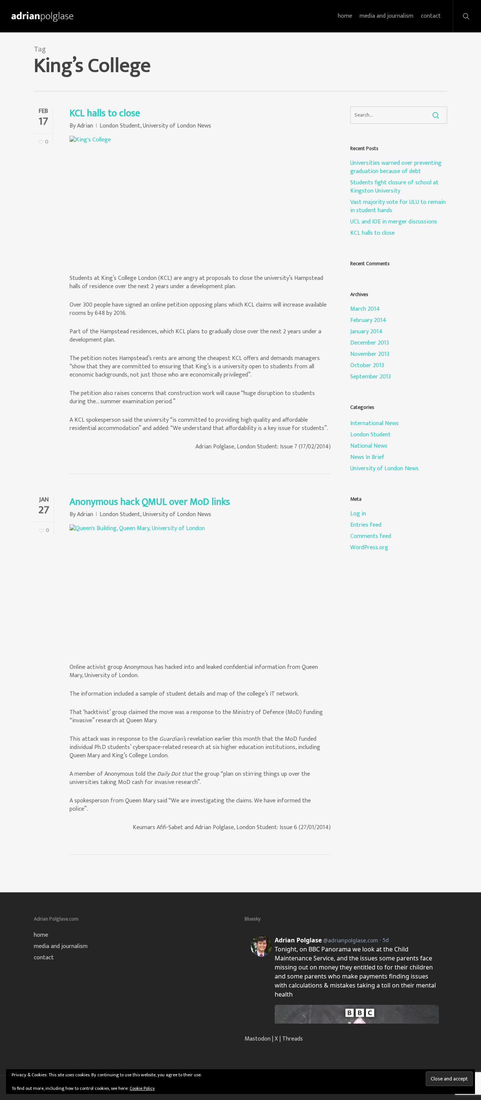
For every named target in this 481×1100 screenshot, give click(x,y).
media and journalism (61, 946)
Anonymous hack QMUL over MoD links (150, 502)
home (41, 935)
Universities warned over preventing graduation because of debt (396, 167)
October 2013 (367, 366)
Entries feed (365, 525)
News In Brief (367, 457)
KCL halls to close (105, 113)
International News (374, 423)
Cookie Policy (142, 1088)
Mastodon (258, 1039)
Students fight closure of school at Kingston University (394, 187)
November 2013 (369, 354)
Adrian (85, 126)
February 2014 (368, 320)
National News (368, 446)
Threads (292, 1039)
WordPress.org (369, 548)
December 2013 (369, 343)
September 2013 (370, 377)
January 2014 (366, 332)
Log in (358, 514)
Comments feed (370, 536)
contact (44, 958)
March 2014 (365, 309)
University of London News (177, 126)
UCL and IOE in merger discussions (393, 222)
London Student (120, 126)
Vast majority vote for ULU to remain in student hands (398, 206)
